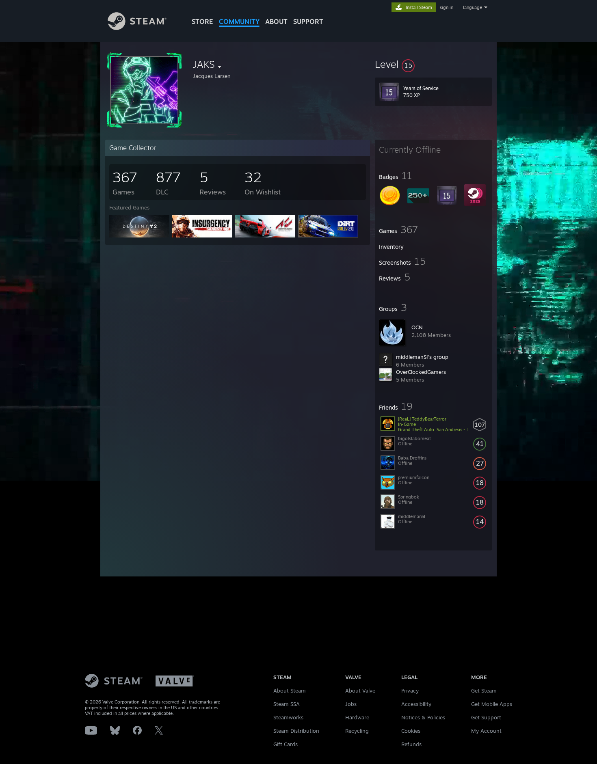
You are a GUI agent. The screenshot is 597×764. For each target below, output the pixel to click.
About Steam (289, 690)
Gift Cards (285, 744)
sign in (446, 7)
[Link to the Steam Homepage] (137, 27)
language (472, 7)
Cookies (410, 730)
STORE (202, 21)
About (276, 21)
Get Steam (484, 690)
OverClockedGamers (421, 372)
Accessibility (416, 704)
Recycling (357, 730)
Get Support (486, 717)
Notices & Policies (423, 717)
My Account (486, 730)
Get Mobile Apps (491, 704)
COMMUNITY (239, 21)
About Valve (360, 690)
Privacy (410, 690)
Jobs (351, 704)
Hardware (357, 717)
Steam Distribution (296, 730)
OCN (417, 327)
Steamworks (288, 717)
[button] (433, 64)
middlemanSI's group (422, 357)
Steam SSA (286, 704)
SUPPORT (308, 21)
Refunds (411, 744)
